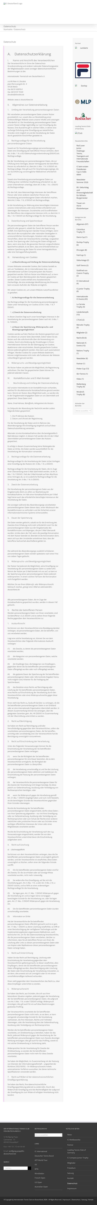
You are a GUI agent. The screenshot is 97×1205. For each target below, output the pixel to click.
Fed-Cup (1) (81, 255)
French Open (40, 1178)
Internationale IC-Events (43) (82, 297)
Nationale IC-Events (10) (82, 344)
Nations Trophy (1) (83, 351)
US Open (38, 1182)
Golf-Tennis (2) (82, 265)
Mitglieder (71, 1163)
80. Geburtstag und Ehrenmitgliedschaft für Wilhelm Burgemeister (85, 192)
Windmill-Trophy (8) (81, 393)
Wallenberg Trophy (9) (81, 385)
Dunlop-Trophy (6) (83, 243)
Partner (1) (81, 363)
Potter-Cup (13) (83, 368)
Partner (70, 1145)
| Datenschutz (75, 1200)
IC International (41, 1151)
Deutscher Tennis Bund (44, 1156)
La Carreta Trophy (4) (81, 305)
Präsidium (71, 1168)
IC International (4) (83, 282)
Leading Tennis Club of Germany (76, 1151)
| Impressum (66, 1200)
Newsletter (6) (82, 358)
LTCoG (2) (80, 320)
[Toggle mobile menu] (92, 3)
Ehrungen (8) (82, 250)
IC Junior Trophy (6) (83, 290)
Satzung (70, 1173)
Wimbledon (39, 1173)
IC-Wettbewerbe (73, 1139)
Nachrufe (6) (81, 338)
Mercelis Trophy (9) (83, 326)
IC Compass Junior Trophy (77, 1157)
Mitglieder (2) (82, 332)
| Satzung (83, 1200)
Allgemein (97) (82, 224)
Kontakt (70, 1178)
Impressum (72, 1188)
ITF (36, 1164)
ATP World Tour (41, 1160)
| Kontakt (90, 1200)
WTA (36, 1169)
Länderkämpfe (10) (82, 313)
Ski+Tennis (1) (82, 374)
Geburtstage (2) (83, 260)
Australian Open (41, 1186)
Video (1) (80, 379)
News (69, 1134)
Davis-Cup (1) (82, 237)
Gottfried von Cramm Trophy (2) (83, 273)
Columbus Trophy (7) (81, 230)
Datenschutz (72, 1183)
